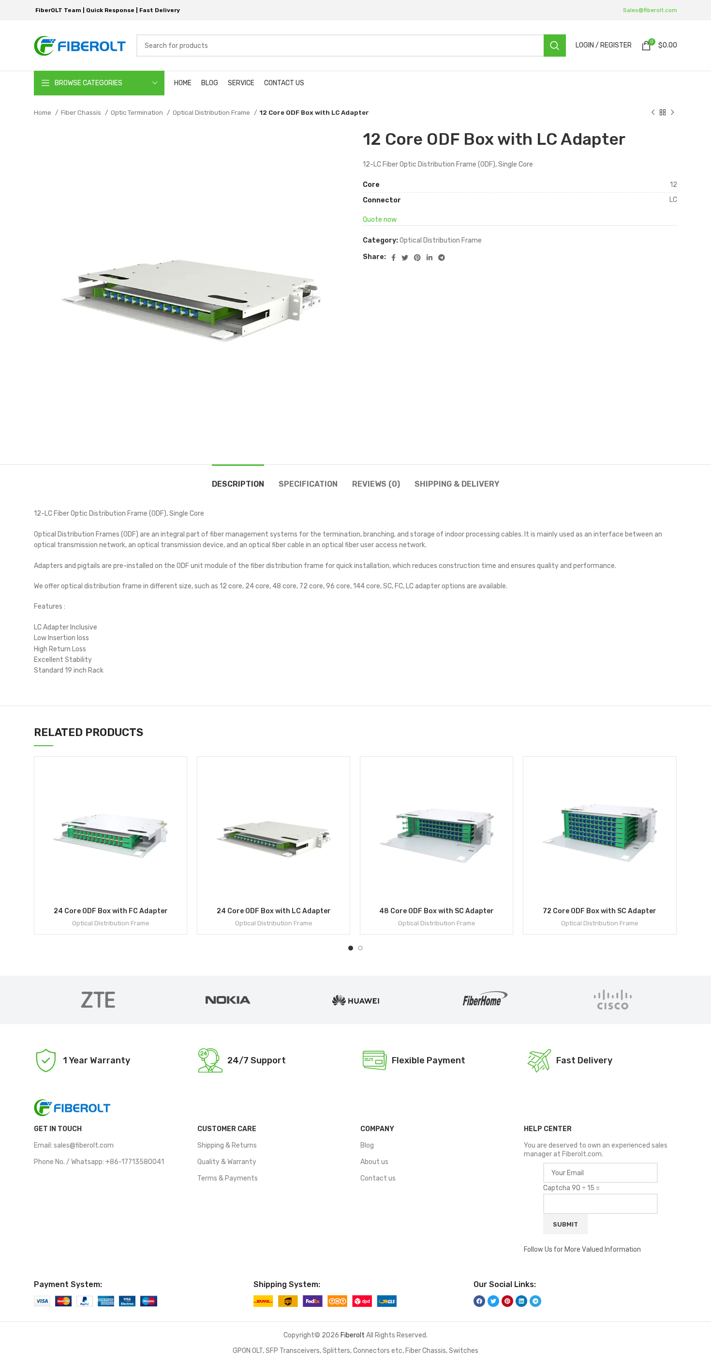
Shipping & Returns (227, 1145)
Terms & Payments (227, 1178)
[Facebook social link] (393, 257)
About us (374, 1162)
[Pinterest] (507, 1301)
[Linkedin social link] (429, 257)
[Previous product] (653, 113)
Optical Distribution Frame (212, 112)
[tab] (238, 479)
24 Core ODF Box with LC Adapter (274, 911)
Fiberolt (352, 1335)
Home (43, 112)
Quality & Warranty (226, 1162)
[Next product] (672, 113)
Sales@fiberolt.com (650, 10)
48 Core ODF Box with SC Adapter (436, 911)
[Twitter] (493, 1301)
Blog (367, 1145)
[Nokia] (227, 1000)
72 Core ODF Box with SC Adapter (599, 911)
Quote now (380, 219)
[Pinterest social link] (417, 257)
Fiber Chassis (82, 112)
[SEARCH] (555, 45)
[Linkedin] (521, 1301)
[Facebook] (479, 1301)
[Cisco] (612, 1000)
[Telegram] (535, 1301)
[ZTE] (98, 1000)
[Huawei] (355, 1000)
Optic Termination (137, 112)
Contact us (378, 1178)
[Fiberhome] (484, 1000)
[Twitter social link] (405, 257)
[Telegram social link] (441, 257)
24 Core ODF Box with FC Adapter (111, 911)
